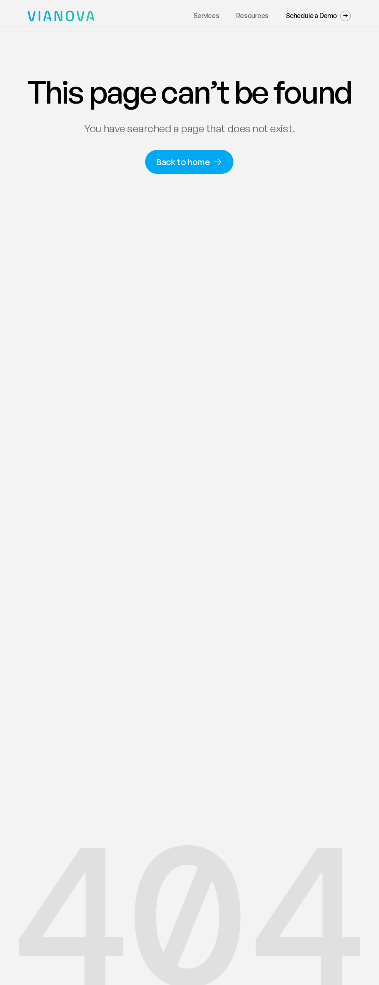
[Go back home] (55, 16)
